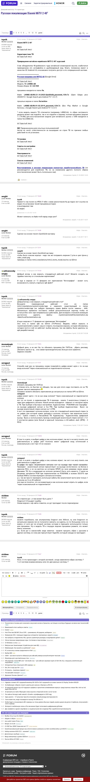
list (68, 573)
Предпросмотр (32, 607)
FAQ (39, 771)
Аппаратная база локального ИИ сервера (19, 665)
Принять (67, 779)
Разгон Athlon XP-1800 (12, 739)
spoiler (43, 573)
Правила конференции (23, 771)
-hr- (3, 576)
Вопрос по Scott (10, 724)
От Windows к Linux (11, 643)
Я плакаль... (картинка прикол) (15, 670)
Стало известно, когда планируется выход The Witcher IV (24, 699)
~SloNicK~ (23, 180)
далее (40, 33)
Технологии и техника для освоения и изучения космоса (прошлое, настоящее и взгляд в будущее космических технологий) (46, 623)
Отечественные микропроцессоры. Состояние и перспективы (25, 640)
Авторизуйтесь (8, 607)
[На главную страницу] (9, 3)
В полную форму (81, 607)
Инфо (78, 39)
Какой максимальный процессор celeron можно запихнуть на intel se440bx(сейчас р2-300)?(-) (36, 729)
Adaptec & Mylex (10, 718)
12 (32, 33)
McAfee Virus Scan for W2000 (14, 716)
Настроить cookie (25, 773)
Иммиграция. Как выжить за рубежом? (18, 648)
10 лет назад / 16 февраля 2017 (29, 363)
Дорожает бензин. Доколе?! (14, 675)
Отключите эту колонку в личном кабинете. (16, 743)
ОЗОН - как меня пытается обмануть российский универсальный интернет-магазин (32, 655)
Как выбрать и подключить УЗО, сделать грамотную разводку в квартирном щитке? (33, 637)
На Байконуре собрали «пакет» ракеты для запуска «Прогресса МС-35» (29, 685)
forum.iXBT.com (47, 776)
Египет (7, 630)
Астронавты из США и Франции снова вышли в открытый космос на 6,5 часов (30, 692)
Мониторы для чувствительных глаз (17, 658)
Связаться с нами (9, 771)
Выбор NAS (8, 653)
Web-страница (6, 282)
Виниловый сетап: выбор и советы (16, 627)
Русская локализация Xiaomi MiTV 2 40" (24, 13)
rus (6, 576)
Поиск (34, 771)
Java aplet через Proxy (12, 721)
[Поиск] (73, 3)
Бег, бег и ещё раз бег (12, 667)
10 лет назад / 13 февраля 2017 (29, 344)
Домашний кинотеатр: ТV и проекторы (12, 9)
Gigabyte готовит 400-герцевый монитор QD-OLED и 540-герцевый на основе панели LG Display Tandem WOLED (42, 682)
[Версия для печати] (80, 33)
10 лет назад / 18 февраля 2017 (29, 436)
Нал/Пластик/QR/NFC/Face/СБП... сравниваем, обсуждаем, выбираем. (28, 632)
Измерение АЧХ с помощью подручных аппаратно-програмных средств (29, 635)
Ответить (84, 39)
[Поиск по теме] (83, 33)
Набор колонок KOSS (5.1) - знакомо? (17, 731)
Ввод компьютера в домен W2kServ (16, 736)
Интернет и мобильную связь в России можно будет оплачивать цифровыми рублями (33, 706)
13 (36, 33)
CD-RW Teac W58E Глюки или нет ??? (16, 726)
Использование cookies (11, 773)
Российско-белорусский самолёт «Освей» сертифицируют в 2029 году (28, 694)
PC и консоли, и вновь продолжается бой (18, 650)
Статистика (45, 771)
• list (64, 573)
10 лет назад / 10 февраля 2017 (29, 39)
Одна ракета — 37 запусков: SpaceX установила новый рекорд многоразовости (31, 697)
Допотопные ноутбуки (12, 734)
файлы (17, 576)
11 (29, 33)
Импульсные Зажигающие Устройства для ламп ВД (22, 645)
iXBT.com (6, 776)
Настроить (78, 779)
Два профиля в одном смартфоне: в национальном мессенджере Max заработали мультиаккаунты (38, 709)
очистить (22, 576)
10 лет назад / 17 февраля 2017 (29, 379)
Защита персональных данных (42, 773)
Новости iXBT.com (8, 679)
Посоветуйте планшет (12, 673)
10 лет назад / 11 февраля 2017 (29, 196)
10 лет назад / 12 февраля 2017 (29, 271)
